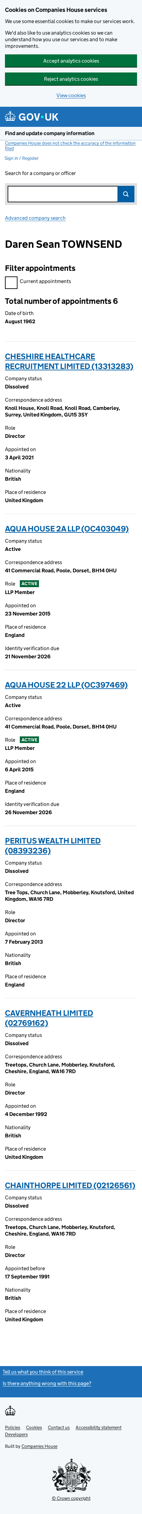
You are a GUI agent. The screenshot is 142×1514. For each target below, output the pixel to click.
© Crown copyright (71, 1498)
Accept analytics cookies (71, 61)
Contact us (59, 1427)
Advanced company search (35, 218)
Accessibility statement (99, 1427)
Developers (16, 1434)
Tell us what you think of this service (43, 1372)
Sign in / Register (22, 158)
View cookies (71, 95)
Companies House (39, 1446)
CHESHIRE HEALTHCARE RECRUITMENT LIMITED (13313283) (69, 361)
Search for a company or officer (40, 173)
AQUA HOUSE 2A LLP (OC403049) (67, 528)
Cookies (34, 1427)
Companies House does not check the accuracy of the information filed (70, 145)
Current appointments (45, 281)
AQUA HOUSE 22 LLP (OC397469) (66, 685)
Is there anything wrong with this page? (47, 1383)
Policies (12, 1427)
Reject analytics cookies (71, 79)
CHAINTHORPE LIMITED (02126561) (70, 1185)
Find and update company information (49, 133)
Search (126, 194)
